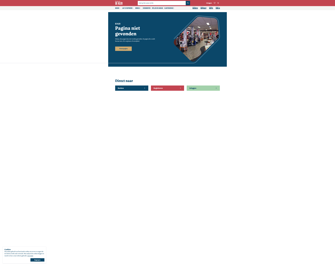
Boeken (117, 8)
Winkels (137, 8)
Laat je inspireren (127, 8)
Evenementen (146, 8)
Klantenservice (169, 8)
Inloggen (209, 3)
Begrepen (37, 260)
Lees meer (30, 256)
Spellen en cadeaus (157, 8)
